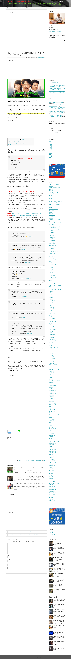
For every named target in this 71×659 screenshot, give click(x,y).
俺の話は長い (52, 372)
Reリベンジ (51, 210)
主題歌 (50, 366)
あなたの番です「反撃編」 (56, 130)
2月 (51, 149)
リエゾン (51, 350)
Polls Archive (52, 135)
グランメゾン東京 (53, 277)
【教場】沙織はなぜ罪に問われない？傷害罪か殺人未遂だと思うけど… (59, 637)
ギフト (50, 270)
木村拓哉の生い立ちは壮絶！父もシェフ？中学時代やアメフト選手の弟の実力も (59, 622)
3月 (51, 148)
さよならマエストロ (53, 234)
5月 (51, 146)
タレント (51, 291)
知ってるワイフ (52, 460)
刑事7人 (51, 379)
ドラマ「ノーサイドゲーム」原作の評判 (16, 143)
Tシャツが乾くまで (53, 216)
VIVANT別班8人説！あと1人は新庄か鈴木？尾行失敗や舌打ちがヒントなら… (59, 580)
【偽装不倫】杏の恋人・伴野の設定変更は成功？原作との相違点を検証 (23, 534)
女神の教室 (51, 401)
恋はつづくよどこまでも (54, 414)
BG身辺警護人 (52, 193)
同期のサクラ (52, 387)
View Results (56, 134)
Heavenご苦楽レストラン (54, 204)
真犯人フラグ (52, 459)
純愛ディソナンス (53, 470)
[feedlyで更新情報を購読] (60, 1)
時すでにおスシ (52, 427)
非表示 (23, 139)
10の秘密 (51, 186)
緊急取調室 (51, 475)
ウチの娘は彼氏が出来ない (54, 258)
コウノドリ (51, 282)
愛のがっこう (52, 417)
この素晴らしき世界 (53, 232)
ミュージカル (52, 339)
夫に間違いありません (53, 398)
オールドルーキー (53, 264)
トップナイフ (52, 300)
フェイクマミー (52, 326)
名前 (8, 555)
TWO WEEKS (52, 215)
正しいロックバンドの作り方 (55, 441)
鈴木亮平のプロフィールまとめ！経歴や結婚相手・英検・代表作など (59, 543)
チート (50, 294)
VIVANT (51, 218)
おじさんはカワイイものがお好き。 (56, 226)
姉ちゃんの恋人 (52, 403)
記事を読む (15, 473)
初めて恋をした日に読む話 (54, 380)
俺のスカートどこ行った (54, 369)
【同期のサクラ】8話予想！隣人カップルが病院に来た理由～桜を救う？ (59, 616)
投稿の (51, 532)
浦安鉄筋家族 (52, 444)
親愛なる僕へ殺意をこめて (54, 483)
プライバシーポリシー (16, 7)
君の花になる (52, 388)
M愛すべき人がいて (53, 207)
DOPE (50, 198)
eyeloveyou (51, 199)
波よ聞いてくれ (52, 443)
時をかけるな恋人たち (53, 428)
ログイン (51, 531)
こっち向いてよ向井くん (54, 229)
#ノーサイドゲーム (30, 236)
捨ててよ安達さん (53, 419)
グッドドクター (52, 275)
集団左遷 (51, 499)
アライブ (51, 250)
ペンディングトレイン (53, 332)
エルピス (51, 261)
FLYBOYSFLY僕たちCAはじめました (56, 201)
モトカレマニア (52, 340)
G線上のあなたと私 (53, 202)
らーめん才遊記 (52, 240)
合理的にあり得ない (53, 385)
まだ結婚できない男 (53, 237)
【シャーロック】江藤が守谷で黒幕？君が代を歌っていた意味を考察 (59, 606)
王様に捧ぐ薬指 (52, 449)
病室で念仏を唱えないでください (56, 452)
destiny (50, 196)
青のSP (50, 502)
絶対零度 (51, 473)
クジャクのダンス (53, 274)
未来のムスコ (52, 435)
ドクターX (51, 307)
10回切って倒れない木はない (55, 187)
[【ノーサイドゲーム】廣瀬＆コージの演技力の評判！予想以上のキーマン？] (10, 486)
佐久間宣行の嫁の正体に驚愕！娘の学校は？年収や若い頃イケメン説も (59, 575)
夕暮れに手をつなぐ (53, 393)
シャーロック (52, 283)
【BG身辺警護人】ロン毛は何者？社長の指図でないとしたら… (59, 591)
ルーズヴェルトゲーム (30, 460)
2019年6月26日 (27, 278)
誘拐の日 (51, 484)
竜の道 (50, 467)
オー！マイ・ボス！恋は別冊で (55, 266)
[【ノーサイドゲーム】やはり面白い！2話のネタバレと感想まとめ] (10, 478)
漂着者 (50, 446)
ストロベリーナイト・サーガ (55, 289)
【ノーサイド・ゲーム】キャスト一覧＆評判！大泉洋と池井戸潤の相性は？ (27, 213)
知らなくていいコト (53, 462)
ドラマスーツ (52, 313)
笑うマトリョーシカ (53, 468)
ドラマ (50, 310)
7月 (51, 144)
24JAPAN (51, 189)
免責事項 (22, 7)
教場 (50, 422)
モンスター (51, 342)
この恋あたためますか (53, 230)
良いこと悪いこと (53, 481)
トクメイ (51, 299)
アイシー (51, 246)
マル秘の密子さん (53, 337)
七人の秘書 (51, 361)
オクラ (50, 262)
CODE (50, 195)
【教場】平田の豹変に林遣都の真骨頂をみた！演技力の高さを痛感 (59, 643)
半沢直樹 (51, 382)
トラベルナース (52, 302)
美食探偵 (51, 478)
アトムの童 (51, 248)
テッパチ (51, 297)
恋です (50, 412)
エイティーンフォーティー (54, 259)
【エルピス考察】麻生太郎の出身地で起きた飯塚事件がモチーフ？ (59, 554)
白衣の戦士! (51, 454)
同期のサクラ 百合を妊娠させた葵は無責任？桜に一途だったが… (59, 648)
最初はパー (51, 430)
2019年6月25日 (23, 239)
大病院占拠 (51, 395)
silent (50, 212)
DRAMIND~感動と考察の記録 (18, 2)
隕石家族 (51, 497)
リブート (51, 353)
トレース (51, 305)
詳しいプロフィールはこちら (55, 31)
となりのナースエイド (53, 235)
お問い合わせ (8, 7)
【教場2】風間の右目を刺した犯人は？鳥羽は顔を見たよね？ (59, 611)
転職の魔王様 (52, 491)
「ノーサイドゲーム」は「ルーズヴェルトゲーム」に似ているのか (21, 141)
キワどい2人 (51, 269)
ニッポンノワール (53, 315)
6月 (51, 145)
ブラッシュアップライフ (54, 329)
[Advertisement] (26, 21)
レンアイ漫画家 (52, 358)
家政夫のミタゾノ (53, 404)
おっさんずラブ (52, 227)
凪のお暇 (51, 377)
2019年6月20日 (30, 333)
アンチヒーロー (52, 253)
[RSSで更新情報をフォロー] (62, 1)
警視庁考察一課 (52, 489)
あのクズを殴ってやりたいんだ (55, 222)
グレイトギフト (52, 278)
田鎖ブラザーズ (52, 451)
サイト (8, 563)
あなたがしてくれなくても (54, 219)
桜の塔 (50, 438)
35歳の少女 (51, 190)
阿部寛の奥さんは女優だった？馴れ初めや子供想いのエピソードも (59, 548)
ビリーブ (51, 324)
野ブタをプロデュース (53, 494)
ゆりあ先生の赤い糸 (53, 238)
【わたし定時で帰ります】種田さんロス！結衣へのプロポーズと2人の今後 (24, 531)
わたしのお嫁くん (53, 242)
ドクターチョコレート (53, 308)
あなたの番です (52, 221)
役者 (50, 406)
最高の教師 (51, 433)
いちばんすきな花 (53, 224)
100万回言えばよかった (54, 184)
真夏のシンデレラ (53, 457)
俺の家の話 (51, 371)
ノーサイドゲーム (41, 57)
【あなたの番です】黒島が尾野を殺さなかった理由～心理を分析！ (59, 585)
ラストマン (51, 348)
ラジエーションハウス (53, 347)
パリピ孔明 (51, 323)
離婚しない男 (52, 500)
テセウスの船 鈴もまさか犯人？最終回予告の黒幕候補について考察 (59, 600)
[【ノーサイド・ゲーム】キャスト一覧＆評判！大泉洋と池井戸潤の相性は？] (10, 470)
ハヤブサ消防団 (52, 321)
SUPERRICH (52, 213)
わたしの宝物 (52, 243)
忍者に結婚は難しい (53, 409)
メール (9, 559)
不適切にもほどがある (53, 364)
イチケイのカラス (53, 256)
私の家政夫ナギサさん (53, 465)
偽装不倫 (52, 128)
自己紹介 (26, 7)
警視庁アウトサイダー (53, 486)
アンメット (51, 254)
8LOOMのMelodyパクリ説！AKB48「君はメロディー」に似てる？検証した (59, 570)
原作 (36, 460)
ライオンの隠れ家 (53, 345)
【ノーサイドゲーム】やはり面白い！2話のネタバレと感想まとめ (28, 476)
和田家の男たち (52, 390)
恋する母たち (52, 411)
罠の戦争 (51, 476)
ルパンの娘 (51, 356)
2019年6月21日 (24, 317)
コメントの (52, 534)
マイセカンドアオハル (53, 334)
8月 (51, 142)
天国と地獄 (51, 396)
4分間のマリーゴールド (54, 192)
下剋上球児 (51, 363)
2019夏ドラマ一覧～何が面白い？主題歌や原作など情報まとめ (24, 215)
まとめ (9, 144)
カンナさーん (52, 267)
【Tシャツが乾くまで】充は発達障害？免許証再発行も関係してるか (59, 564)
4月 (51, 147)
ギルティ (51, 272)
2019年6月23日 (24, 249)
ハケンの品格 (52, 318)
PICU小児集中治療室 (53, 209)
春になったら (52, 425)
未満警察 (51, 436)
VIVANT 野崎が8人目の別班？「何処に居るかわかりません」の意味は (59, 559)
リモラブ (51, 355)
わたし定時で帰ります (53, 245)
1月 (51, 151)
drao (44, 460)
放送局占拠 (51, 420)
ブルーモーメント (53, 331)
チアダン (51, 292)
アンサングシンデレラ (53, 251)
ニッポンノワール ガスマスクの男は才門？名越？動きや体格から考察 (59, 632)
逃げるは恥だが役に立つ (54, 492)
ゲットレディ (52, 280)
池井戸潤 (39, 460)
